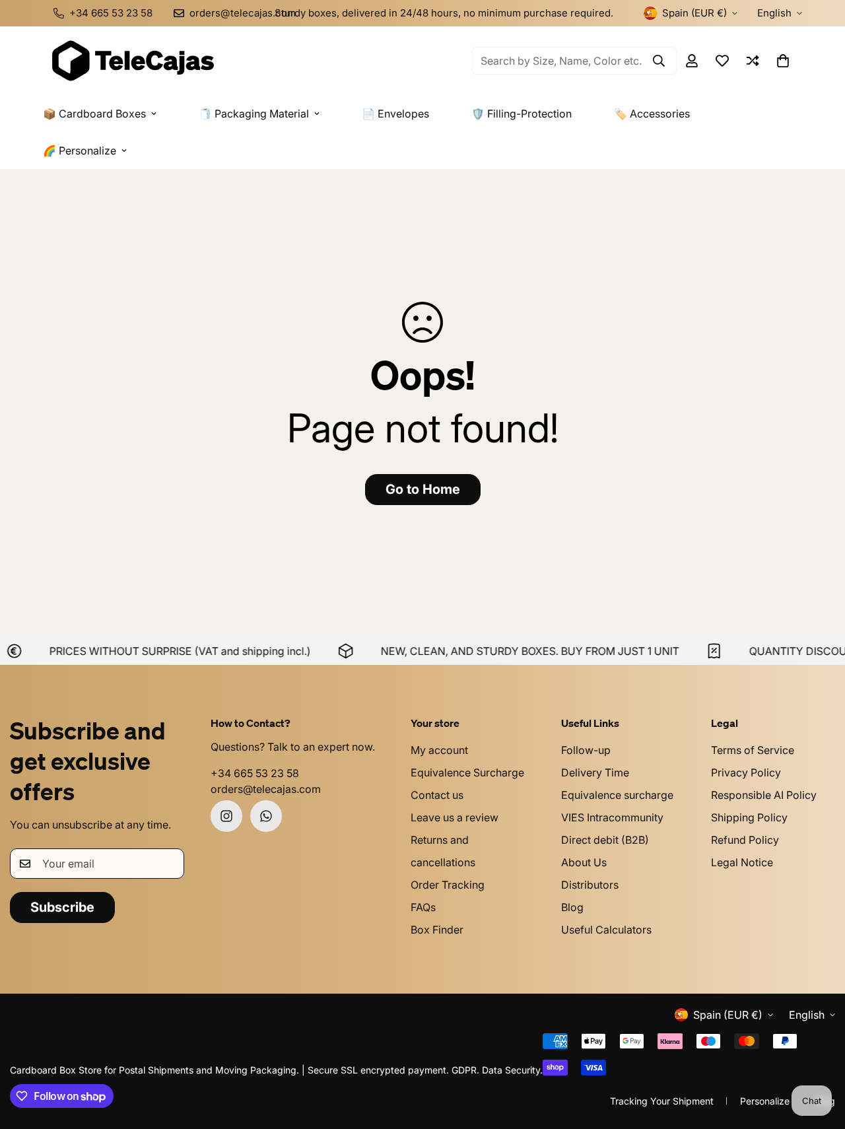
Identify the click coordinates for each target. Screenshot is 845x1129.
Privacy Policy (746, 772)
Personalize (765, 1101)
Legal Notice (742, 862)
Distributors (590, 884)
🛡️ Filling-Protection (521, 113)
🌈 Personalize (79, 150)
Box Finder (437, 929)
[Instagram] (226, 816)
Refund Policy (745, 839)
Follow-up (586, 750)
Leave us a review (454, 817)
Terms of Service (752, 750)
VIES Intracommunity (612, 817)
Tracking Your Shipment (662, 1101)
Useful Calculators (606, 929)
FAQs (423, 907)
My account (439, 750)
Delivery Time (595, 772)
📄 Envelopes (395, 113)
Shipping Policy (749, 817)
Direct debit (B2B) (605, 839)
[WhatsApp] (266, 816)
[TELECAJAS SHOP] (132, 61)
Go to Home (423, 489)
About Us (584, 862)
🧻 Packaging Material (254, 113)
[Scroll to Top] (819, 1057)
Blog (572, 907)
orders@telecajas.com (266, 789)
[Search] (659, 60)
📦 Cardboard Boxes (94, 113)
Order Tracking (448, 884)
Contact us (437, 795)
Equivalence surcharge (617, 795)
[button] (783, 61)
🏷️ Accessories (652, 113)
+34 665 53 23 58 (255, 773)
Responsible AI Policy (764, 795)
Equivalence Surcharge (467, 772)
